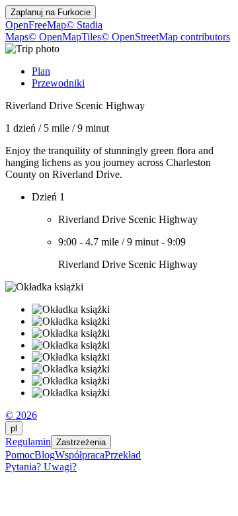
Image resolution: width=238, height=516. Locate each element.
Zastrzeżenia (81, 442)
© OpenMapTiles (64, 36)
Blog (44, 454)
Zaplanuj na (51, 12)
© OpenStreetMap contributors (165, 36)
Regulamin (28, 441)
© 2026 (21, 415)
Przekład (122, 454)
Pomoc (19, 454)
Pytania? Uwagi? (41, 466)
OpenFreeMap (35, 24)
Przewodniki (58, 83)
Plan (41, 71)
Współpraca (79, 454)
